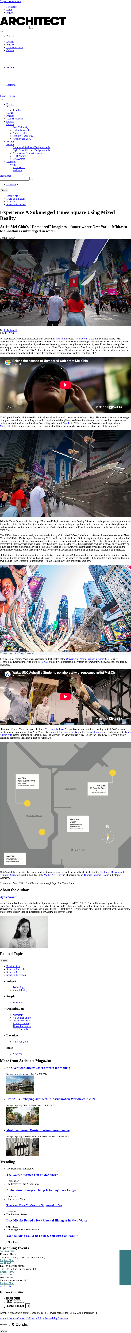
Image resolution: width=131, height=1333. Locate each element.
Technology (12, 184)
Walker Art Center (53, 875)
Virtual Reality (20, 990)
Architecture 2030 (22, 64)
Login (9, 9)
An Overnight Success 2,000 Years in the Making (38, 1067)
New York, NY (20, 1041)
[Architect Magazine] (33, 24)
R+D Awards (19, 79)
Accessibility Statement (56, 1318)
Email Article (13, 195)
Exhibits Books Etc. (23, 61)
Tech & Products (14, 47)
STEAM (43, 661)
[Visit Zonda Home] (14, 1325)
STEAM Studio (21, 1023)
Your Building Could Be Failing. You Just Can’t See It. (42, 1235)
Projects (10, 36)
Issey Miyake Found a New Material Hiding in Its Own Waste (46, 1220)
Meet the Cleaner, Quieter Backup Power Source (37, 1130)
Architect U (19, 87)
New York (18, 1054)
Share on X (12, 201)
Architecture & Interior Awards (28, 76)
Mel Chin (61, 338)
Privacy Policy (36, 1318)
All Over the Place (55, 729)
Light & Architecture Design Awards (31, 73)
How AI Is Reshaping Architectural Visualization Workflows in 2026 (51, 1099)
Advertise (12, 1318)
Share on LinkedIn (15, 198)
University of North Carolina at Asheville (87, 659)
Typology (18, 38)
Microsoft (5, 426)
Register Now (7, 1260)
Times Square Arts (22, 1026)
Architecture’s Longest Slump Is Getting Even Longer (41, 1190)
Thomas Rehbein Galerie (96, 875)
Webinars (17, 90)
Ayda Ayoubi (10, 330)
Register (10, 12)
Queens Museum (94, 732)
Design (10, 41)
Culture (10, 50)
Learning (10, 84)
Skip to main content (10, 1)
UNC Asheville (20, 1029)
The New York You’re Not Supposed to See (34, 1205)
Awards (10, 67)
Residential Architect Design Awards (31, 70)
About (3, 1318)
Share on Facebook (16, 204)
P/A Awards (19, 82)
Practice (10, 44)
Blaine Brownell (21, 56)
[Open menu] (1, 31)
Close (4, 1331)
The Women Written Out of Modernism (32, 1175)
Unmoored (81, 338)
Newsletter (11, 6)
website (69, 423)
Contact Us (23, 1318)
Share (4, 190)
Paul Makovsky (21, 53)
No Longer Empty (68, 732)
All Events (5, 1286)
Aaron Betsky (20, 59)
